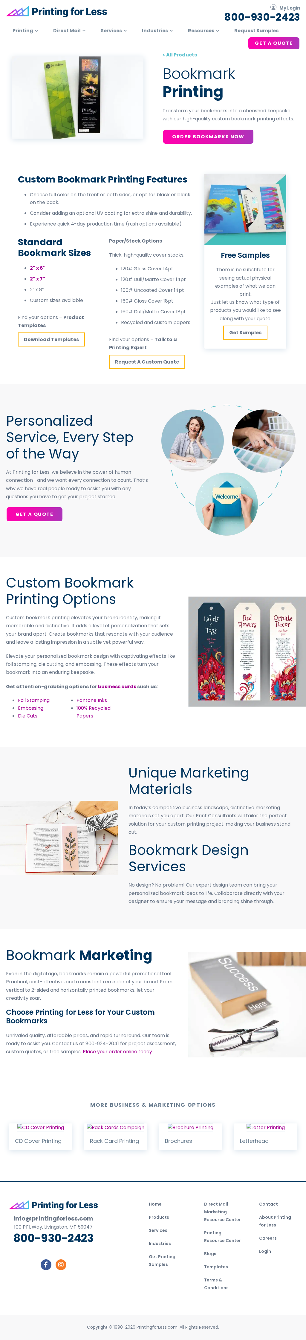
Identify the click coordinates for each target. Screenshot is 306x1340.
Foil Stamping (34, 700)
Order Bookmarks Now (208, 136)
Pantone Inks (91, 700)
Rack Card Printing (114, 1141)
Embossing (30, 708)
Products (159, 1217)
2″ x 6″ (37, 268)
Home (155, 1204)
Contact (268, 1204)
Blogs (210, 1254)
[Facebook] (46, 1264)
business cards (117, 686)
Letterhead (254, 1141)
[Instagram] (61, 1264)
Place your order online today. (118, 1051)
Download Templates (51, 339)
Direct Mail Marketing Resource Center (222, 1212)
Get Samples (245, 332)
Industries (160, 1244)
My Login (289, 8)
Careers (268, 1238)
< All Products (180, 54)
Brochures (178, 1141)
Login (265, 1251)
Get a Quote (34, 514)
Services (158, 1230)
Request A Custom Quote (147, 361)
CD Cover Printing (38, 1141)
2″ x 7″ (37, 278)
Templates (216, 1267)
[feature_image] (40, 1127)
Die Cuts (27, 715)
